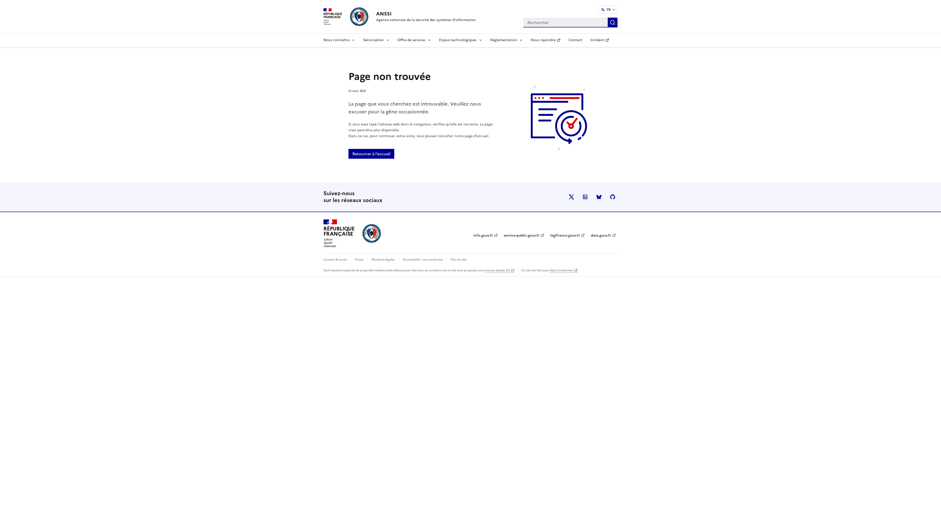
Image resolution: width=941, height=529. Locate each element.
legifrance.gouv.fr (565, 235)
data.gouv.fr (601, 235)
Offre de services (411, 40)
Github (613, 197)
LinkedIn (585, 197)
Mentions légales (383, 259)
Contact (575, 40)
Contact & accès (335, 259)
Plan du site (459, 259)
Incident (601, 41)
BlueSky (599, 197)
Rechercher (613, 22)
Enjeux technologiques (458, 40)
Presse (359, 259)
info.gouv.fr (483, 235)
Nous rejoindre (548, 41)
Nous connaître (336, 40)
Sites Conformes (561, 270)
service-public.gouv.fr (522, 235)
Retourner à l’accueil (371, 154)
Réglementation (503, 40)
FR (609, 9)
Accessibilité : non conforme (423, 259)
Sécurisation (373, 40)
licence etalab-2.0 (497, 270)
